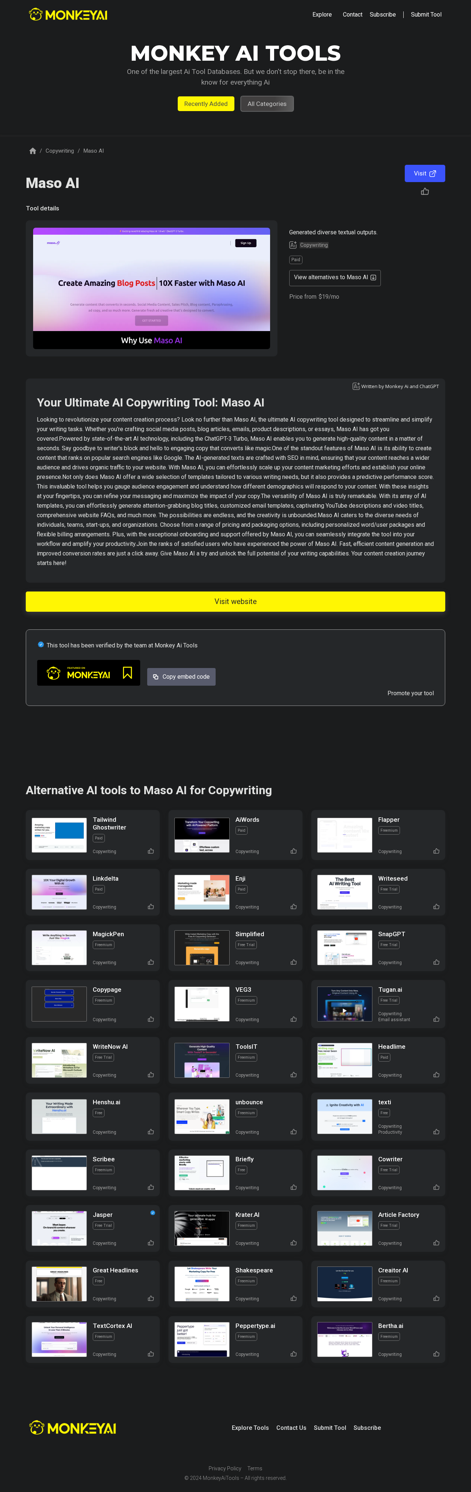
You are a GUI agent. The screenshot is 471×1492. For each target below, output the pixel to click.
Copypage (107, 989)
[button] (322, 15)
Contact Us (291, 1427)
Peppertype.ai (255, 1325)
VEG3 (243, 989)
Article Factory (398, 1214)
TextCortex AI (112, 1325)
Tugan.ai (390, 989)
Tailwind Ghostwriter (109, 823)
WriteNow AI (110, 1046)
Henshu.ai (106, 1102)
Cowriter (390, 1159)
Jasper (103, 1214)
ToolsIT (247, 1046)
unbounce (249, 1102)
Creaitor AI (393, 1270)
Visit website (236, 601)
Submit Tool (330, 1427)
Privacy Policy (225, 1468)
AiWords (247, 819)
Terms (254, 1468)
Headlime (392, 1046)
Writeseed (393, 878)
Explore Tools (250, 1427)
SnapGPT (392, 934)
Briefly (245, 1159)
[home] (69, 15)
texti (384, 1102)
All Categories (267, 103)
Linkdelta (105, 878)
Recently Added (206, 103)
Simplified (250, 934)
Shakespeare (254, 1270)
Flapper (389, 819)
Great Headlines (115, 1270)
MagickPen (108, 934)
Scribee (104, 1159)
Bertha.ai (390, 1325)
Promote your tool (410, 693)
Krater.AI (247, 1214)
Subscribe (367, 1427)
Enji (240, 878)
